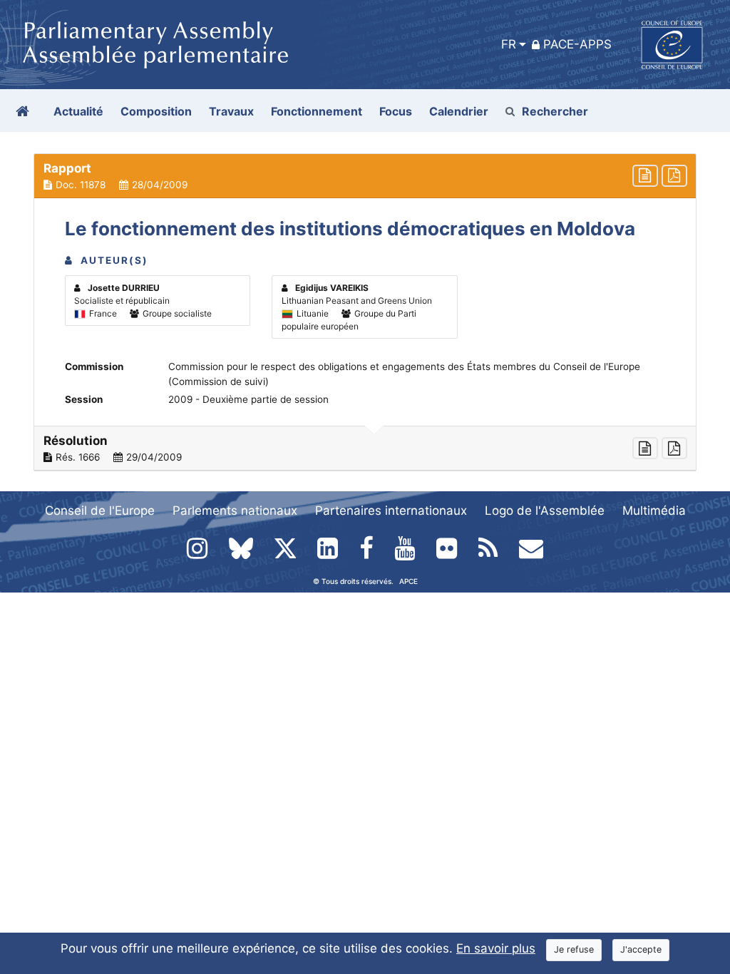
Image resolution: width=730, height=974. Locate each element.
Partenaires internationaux (391, 510)
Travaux (231, 111)
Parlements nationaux (235, 510)
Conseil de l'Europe (100, 510)
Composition (156, 111)
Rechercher (555, 111)
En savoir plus (495, 948)
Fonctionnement (316, 111)
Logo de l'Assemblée (545, 510)
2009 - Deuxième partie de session (248, 399)
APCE (408, 581)
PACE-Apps (577, 44)
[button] (365, 176)
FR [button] (508, 44)
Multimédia (654, 510)
